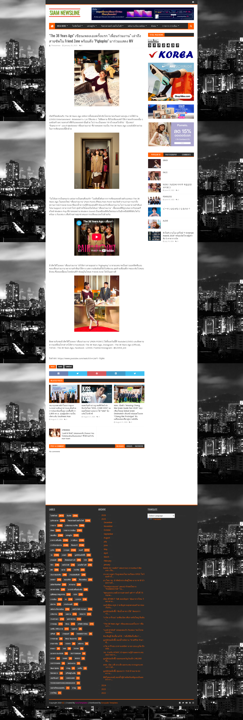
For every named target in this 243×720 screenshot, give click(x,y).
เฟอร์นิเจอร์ (54, 678)
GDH (75, 594)
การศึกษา (74, 540)
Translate (157, 519)
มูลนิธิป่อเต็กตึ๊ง (80, 555)
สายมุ (74, 688)
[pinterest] (190, 703)
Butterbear (76, 653)
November (108, 526)
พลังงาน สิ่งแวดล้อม (136, 25)
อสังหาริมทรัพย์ (55, 585)
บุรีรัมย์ (52, 634)
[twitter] (183, 703)
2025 (103, 519)
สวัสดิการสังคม (83, 624)
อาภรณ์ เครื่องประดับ (75, 589)
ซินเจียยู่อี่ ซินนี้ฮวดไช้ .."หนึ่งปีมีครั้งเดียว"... (122, 636)
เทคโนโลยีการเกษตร (79, 609)
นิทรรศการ (54, 673)
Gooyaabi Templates (109, 703)
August (107, 538)
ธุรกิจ (52, 550)
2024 (103, 685)
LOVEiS (78, 599)
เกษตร (64, 555)
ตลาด (63, 570)
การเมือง (53, 599)
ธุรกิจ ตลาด (54, 521)
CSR (85, 560)
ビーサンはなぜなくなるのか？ (176, 209)
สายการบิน (54, 644)
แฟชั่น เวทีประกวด (56, 629)
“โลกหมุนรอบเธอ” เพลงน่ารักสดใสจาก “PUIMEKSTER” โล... (119, 587)
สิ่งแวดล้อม (83, 580)
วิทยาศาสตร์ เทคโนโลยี (111, 25)
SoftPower (55, 663)
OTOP (52, 658)
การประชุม (54, 639)
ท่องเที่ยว (53, 535)
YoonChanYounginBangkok (62, 683)
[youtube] (186, 703)
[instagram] (193, 703)
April (106, 553)
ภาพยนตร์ (66, 634)
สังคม (153, 25)
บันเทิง (60, 366)
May (106, 549)
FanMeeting (82, 634)
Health (83, 614)
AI (66, 599)
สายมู (68, 668)
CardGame (70, 678)
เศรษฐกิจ (91, 25)
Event (53, 580)
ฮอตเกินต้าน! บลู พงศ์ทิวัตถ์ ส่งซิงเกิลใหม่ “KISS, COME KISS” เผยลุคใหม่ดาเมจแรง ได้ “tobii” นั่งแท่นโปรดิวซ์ (96, 409)
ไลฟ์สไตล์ (76, 25)
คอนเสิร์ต (67, 580)
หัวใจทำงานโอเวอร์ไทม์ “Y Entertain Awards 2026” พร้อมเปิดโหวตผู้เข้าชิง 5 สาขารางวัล (178, 235)
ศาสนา (52, 649)
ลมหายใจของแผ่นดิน (57, 688)
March (107, 557)
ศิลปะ (67, 624)
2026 (103, 515)
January (107, 564)
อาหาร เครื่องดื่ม (55, 540)
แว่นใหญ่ (53, 693)
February (108, 561)
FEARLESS (167, 196)
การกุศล (66, 550)
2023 (103, 689)
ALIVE (165, 221)
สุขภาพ (52, 604)
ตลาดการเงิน (54, 589)
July (105, 541)
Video (68, 644)
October (107, 530)
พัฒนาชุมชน (54, 668)
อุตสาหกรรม (71, 619)
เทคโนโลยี (65, 565)
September (109, 534)
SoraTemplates (81, 703)
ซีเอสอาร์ (74, 545)
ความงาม (72, 585)
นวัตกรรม (53, 614)
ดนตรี (81, 550)
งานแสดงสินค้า (75, 575)
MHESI (77, 658)
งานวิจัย (76, 570)
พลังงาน (81, 644)
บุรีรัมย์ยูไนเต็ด (71, 673)
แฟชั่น (80, 668)
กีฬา (51, 565)
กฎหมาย (74, 629)
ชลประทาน (71, 663)
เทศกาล (68, 614)
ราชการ (53, 525)
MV (51, 570)
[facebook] (193, 2)
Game (65, 658)
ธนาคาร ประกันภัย (56, 653)
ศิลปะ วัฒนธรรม (71, 639)
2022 (103, 693)
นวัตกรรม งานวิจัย (71, 525)
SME (64, 649)
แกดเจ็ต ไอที (82, 565)
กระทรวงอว (54, 619)
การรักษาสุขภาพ (56, 545)
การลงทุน (53, 624)
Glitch (165, 160)
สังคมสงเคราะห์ (70, 560)
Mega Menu (61, 25)
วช (51, 555)
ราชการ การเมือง (169, 25)
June (106, 545)
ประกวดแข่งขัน (55, 575)
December (108, 522)
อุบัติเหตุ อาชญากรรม (57, 594)
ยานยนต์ (53, 560)
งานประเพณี (68, 604)
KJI (63, 703)
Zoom (76, 649)
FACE (165, 172)
